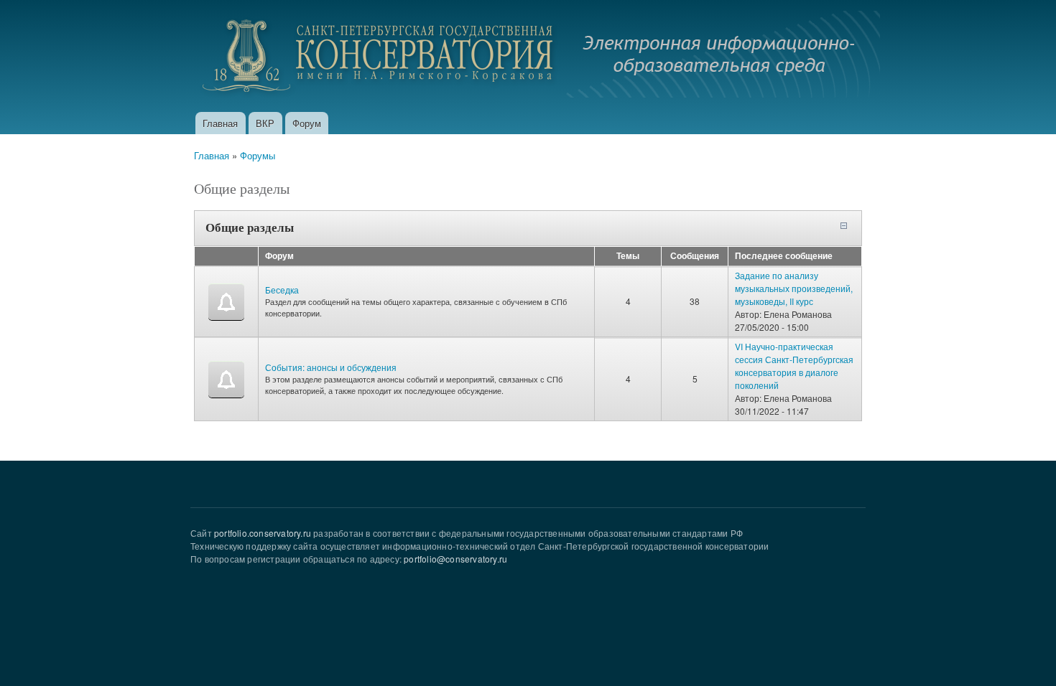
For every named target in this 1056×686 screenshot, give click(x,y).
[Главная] (537, 56)
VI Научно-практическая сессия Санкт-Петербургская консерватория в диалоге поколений (794, 365)
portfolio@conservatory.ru (455, 559)
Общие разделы (249, 227)
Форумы (257, 155)
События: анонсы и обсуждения (331, 367)
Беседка (282, 289)
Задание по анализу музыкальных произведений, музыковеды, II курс (794, 288)
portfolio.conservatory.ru (262, 533)
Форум (306, 123)
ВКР (265, 123)
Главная (220, 123)
